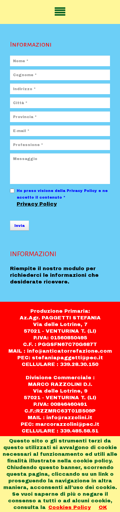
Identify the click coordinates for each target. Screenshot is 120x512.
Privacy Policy (37, 204)
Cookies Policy (69, 507)
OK (103, 507)
